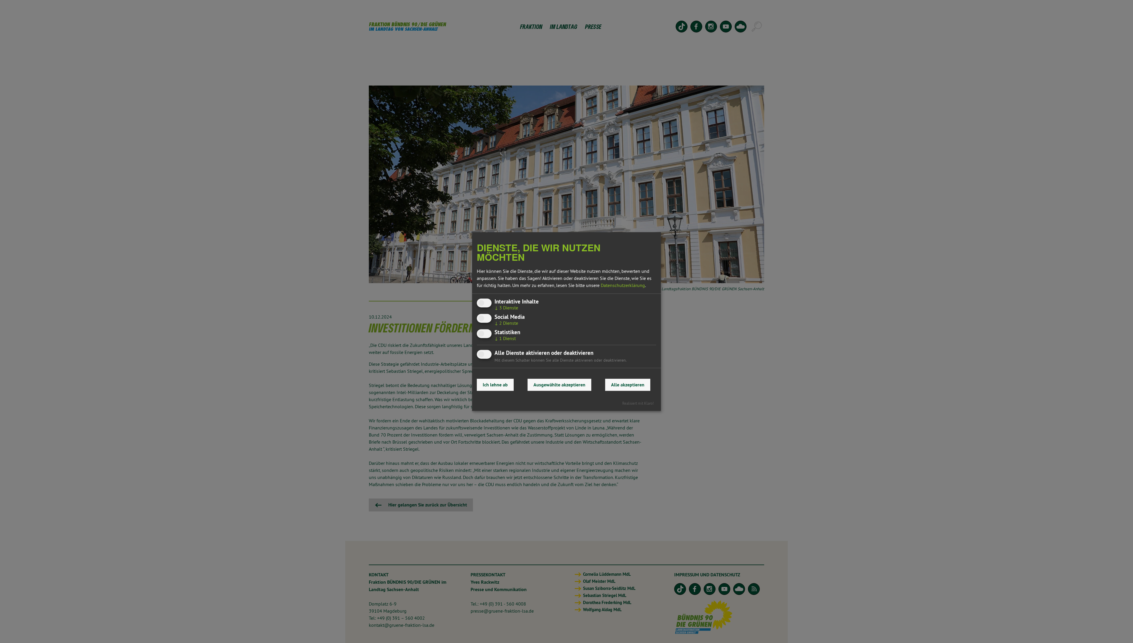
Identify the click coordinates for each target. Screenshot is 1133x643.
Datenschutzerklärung (623, 285)
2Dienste (506, 323)
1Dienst (505, 339)
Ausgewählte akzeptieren (559, 385)
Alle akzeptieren (627, 385)
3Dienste (506, 308)
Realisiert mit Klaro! (638, 403)
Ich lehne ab (495, 385)
